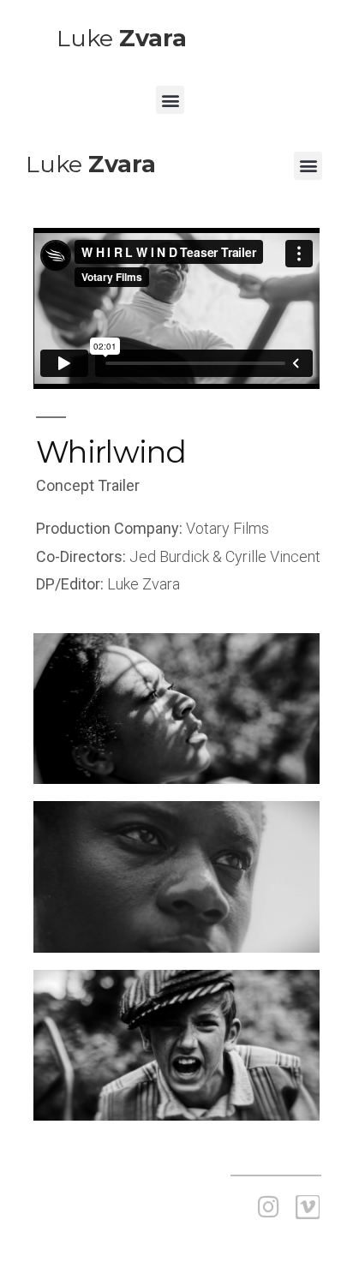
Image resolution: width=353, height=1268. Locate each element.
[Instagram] (268, 1207)
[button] (170, 100)
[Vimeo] (308, 1207)
